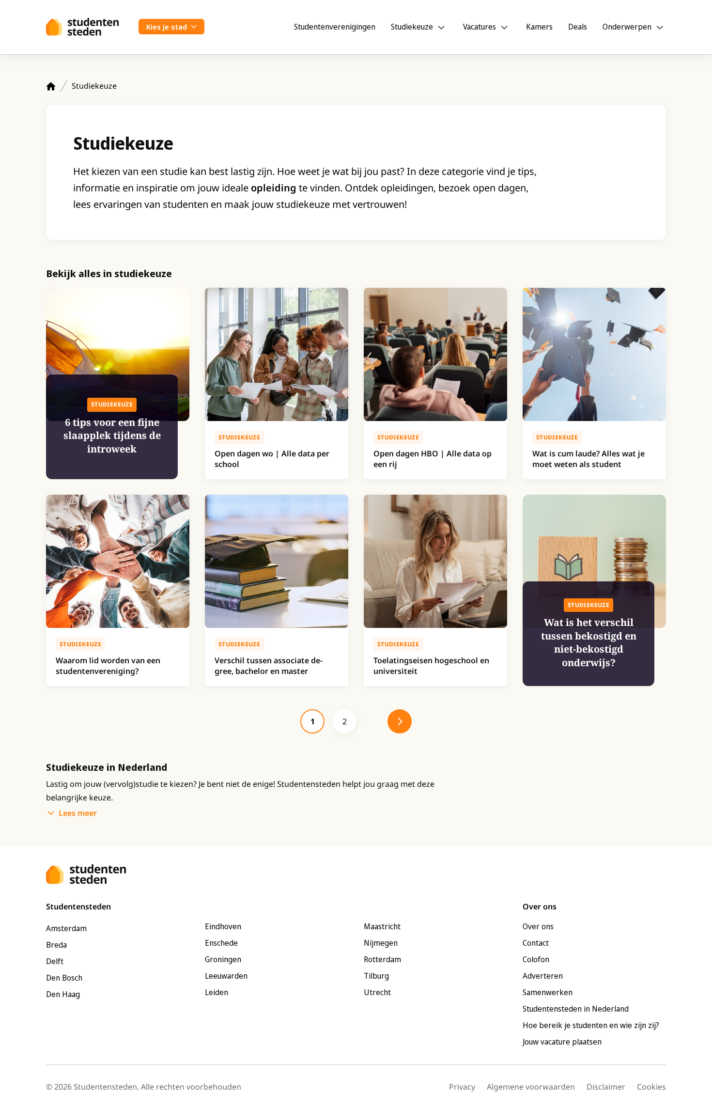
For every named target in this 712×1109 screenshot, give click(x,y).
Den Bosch (64, 977)
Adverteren (543, 975)
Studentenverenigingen (334, 26)
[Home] (51, 86)
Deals (577, 26)
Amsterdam (66, 928)
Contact (536, 942)
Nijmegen (381, 942)
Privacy (462, 1086)
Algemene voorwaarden (531, 1086)
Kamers (539, 26)
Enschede (221, 942)
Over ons (538, 926)
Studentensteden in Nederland (576, 1008)
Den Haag (63, 994)
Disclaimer (606, 1086)
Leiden (216, 992)
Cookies (651, 1086)
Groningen (223, 959)
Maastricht (382, 926)
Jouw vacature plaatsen (562, 1041)
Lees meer (78, 813)
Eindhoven (223, 926)
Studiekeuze (412, 26)
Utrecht (377, 992)
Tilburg (376, 975)
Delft (54, 961)
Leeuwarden (226, 975)
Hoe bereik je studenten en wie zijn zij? (591, 1025)
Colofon (536, 959)
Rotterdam (382, 959)
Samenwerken (548, 992)
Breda (56, 944)
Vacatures (479, 26)
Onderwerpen (627, 26)
